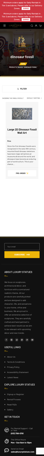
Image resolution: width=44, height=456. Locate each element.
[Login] (36, 26)
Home (23, 64)
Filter (23, 89)
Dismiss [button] (26, 8)
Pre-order (20, 173)
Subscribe (19, 254)
